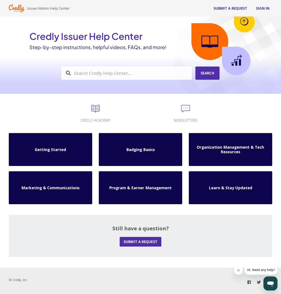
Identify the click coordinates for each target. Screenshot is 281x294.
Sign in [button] (263, 8)
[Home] (17, 8)
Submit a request (230, 8)
